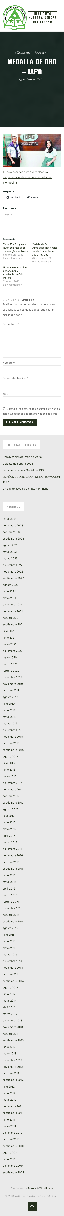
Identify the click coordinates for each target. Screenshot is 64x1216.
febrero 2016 (11, 901)
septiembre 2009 (13, 1172)
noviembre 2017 (13, 789)
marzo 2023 (10, 558)
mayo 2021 (9, 644)
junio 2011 (9, 1119)
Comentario (11, 324)
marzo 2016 (10, 895)
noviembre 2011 (12, 1106)
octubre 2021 (11, 617)
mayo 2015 (9, 948)
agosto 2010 (10, 1152)
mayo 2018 (9, 776)
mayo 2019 (9, 716)
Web (5, 393)
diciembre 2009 (13, 1165)
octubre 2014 (11, 974)
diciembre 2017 (12, 783)
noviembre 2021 (13, 611)
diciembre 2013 (12, 1020)
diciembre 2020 (13, 650)
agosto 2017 (10, 809)
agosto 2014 (10, 987)
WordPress (46, 1188)
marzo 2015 (10, 954)
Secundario (39, 53)
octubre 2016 (11, 862)
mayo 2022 (10, 598)
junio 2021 (9, 637)
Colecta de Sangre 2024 (18, 463)
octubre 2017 (11, 796)
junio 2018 (9, 769)
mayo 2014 (9, 1000)
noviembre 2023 (13, 525)
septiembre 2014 (13, 981)
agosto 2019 (10, 697)
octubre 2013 (11, 1033)
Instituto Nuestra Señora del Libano (43, 17)
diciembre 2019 (12, 677)
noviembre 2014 (13, 967)
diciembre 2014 (12, 961)
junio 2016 (9, 875)
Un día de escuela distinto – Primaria (25, 488)
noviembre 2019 (13, 683)
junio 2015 (9, 941)
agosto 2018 (10, 756)
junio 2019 (9, 710)
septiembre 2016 (13, 868)
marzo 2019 (10, 723)
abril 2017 (9, 835)
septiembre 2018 (13, 750)
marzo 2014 (10, 1014)
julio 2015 (9, 934)
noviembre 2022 (13, 571)
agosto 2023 (10, 545)
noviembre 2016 (13, 855)
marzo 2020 (10, 664)
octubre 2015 (11, 914)
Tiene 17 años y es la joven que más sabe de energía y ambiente (15, 248)
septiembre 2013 (13, 1040)
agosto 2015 (10, 928)
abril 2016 (9, 888)
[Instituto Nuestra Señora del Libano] (15, 17)
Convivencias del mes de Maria (22, 457)
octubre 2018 (11, 743)
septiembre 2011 (13, 1112)
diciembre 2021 (12, 604)
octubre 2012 (11, 1073)
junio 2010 (9, 1159)
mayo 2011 (9, 1126)
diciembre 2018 (12, 730)
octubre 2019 (11, 690)
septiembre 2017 (13, 802)
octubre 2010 (11, 1139)
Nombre (9, 362)
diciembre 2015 (12, 908)
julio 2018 (9, 763)
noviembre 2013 (13, 1027)
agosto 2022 (10, 585)
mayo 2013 (9, 1053)
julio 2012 (9, 1086)
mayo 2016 (9, 881)
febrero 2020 (11, 670)
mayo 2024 (10, 518)
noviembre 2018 (13, 736)
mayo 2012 (9, 1099)
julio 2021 (9, 631)
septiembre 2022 (13, 578)
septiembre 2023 (13, 538)
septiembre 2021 (13, 624)
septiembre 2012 (13, 1080)
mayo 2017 (9, 829)
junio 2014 (9, 994)
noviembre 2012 (13, 1066)
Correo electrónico (15, 378)
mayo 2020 (10, 657)
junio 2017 (9, 822)
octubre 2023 (11, 532)
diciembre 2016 (12, 848)
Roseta (31, 1188)
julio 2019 (9, 703)
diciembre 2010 (12, 1132)
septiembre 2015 (13, 921)
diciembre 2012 (12, 1060)
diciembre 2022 (12, 565)
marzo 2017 (10, 842)
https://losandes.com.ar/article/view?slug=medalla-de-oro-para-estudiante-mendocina (27, 177)
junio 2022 (9, 591)
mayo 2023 (10, 552)
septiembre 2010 (13, 1146)
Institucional (22, 53)
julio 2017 (9, 816)
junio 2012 (9, 1093)
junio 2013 (9, 1047)
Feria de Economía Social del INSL (24, 470)
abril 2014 (9, 1007)
